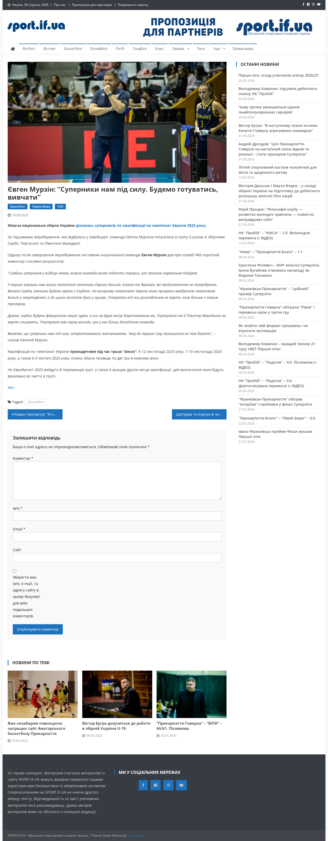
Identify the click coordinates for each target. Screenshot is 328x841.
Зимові (178, 49)
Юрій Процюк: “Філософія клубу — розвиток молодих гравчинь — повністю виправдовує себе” (276, 214)
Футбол (29, 49)
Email (19, 529)
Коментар (23, 458)
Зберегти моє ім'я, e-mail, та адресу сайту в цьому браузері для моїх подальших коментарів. (26, 596)
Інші (217, 49)
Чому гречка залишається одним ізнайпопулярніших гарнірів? (269, 110)
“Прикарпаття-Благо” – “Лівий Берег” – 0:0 (277, 418)
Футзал (49, 49)
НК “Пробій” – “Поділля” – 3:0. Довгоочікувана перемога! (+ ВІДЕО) (271, 383)
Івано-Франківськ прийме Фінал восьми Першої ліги (275, 434)
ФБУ (11, 387)
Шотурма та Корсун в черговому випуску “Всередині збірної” (201, 414)
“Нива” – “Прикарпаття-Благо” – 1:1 (271, 251)
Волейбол (98, 49)
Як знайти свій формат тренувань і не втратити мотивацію (273, 328)
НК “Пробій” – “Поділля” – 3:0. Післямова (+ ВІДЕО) (278, 365)
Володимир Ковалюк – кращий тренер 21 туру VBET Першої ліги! (277, 346)
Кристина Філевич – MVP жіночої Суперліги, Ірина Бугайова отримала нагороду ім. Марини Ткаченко (279, 270)
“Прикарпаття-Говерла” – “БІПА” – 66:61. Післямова (189, 726)
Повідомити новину (133, 5)
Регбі (120, 49)
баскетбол (36, 401)
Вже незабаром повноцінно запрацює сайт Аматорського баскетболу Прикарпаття (36, 728)
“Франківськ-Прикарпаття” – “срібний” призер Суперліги (274, 291)
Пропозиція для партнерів (92, 5)
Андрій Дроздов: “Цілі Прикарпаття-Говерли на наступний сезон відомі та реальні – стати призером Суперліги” (274, 149)
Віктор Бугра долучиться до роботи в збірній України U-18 (116, 726)
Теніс (201, 49)
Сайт (17, 549)
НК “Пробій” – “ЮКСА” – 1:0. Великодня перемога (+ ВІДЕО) (274, 235)
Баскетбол (73, 49)
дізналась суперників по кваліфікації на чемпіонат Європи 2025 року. (141, 225)
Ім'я (17, 508)
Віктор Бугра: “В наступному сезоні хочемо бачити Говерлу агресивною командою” (278, 128)
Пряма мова (242, 49)
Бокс (159, 49)
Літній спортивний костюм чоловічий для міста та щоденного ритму (278, 170)
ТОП (60, 206)
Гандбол (140, 49)
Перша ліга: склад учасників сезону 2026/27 (279, 75)
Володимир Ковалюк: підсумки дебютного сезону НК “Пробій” (278, 91)
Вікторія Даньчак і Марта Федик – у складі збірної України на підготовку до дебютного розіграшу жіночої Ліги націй (279, 190)
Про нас (60, 5)
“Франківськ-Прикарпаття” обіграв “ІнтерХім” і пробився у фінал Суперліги (275, 402)
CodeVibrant (136, 835)
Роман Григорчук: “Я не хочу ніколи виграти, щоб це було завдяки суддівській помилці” (38, 414)
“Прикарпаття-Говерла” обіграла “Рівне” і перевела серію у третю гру (277, 310)
